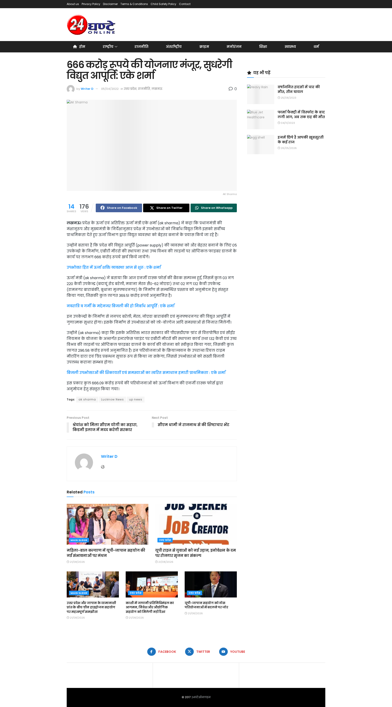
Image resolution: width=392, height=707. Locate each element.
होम (82, 46)
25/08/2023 (288, 98)
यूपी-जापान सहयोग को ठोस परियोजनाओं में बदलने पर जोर (206, 605)
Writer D (87, 89)
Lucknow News (112, 399)
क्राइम (204, 46)
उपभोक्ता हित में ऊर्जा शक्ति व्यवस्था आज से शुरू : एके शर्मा (114, 267)
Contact (185, 4)
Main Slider (79, 540)
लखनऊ (157, 89)
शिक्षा (263, 46)
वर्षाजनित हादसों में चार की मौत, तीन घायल (299, 89)
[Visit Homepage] (91, 25)
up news (135, 399)
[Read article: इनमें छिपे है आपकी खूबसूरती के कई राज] (260, 144)
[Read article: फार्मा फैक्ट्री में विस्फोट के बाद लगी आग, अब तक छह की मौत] (260, 119)
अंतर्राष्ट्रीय (174, 46)
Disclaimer (110, 4)
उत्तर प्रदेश (130, 89)
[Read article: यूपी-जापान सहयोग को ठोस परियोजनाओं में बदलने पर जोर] (211, 584)
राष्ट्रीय (108, 46)
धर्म (316, 46)
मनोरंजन (234, 46)
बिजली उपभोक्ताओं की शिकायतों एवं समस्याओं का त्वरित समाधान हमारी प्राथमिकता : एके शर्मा (146, 372)
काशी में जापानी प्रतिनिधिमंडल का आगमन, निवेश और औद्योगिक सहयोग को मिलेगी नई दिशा (150, 607)
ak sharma (87, 399)
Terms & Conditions (134, 4)
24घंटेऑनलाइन (201, 697)
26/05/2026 (288, 148)
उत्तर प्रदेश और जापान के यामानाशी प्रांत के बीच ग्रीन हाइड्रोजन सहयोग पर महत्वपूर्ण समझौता (91, 607)
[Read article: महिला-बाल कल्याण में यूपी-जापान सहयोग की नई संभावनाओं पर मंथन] (107, 524)
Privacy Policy (91, 4)
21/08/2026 (77, 562)
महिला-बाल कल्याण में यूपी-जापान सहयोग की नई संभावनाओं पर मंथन (106, 553)
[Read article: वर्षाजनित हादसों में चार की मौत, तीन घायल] (260, 94)
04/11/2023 (287, 123)
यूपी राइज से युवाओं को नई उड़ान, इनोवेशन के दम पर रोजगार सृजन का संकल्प (195, 553)
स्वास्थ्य (290, 46)
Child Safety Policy (163, 4)
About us (73, 4)
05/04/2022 (110, 89)
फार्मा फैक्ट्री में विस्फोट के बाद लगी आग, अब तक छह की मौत (301, 114)
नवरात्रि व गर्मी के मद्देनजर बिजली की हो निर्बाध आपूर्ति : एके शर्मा (120, 306)
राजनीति (141, 46)
